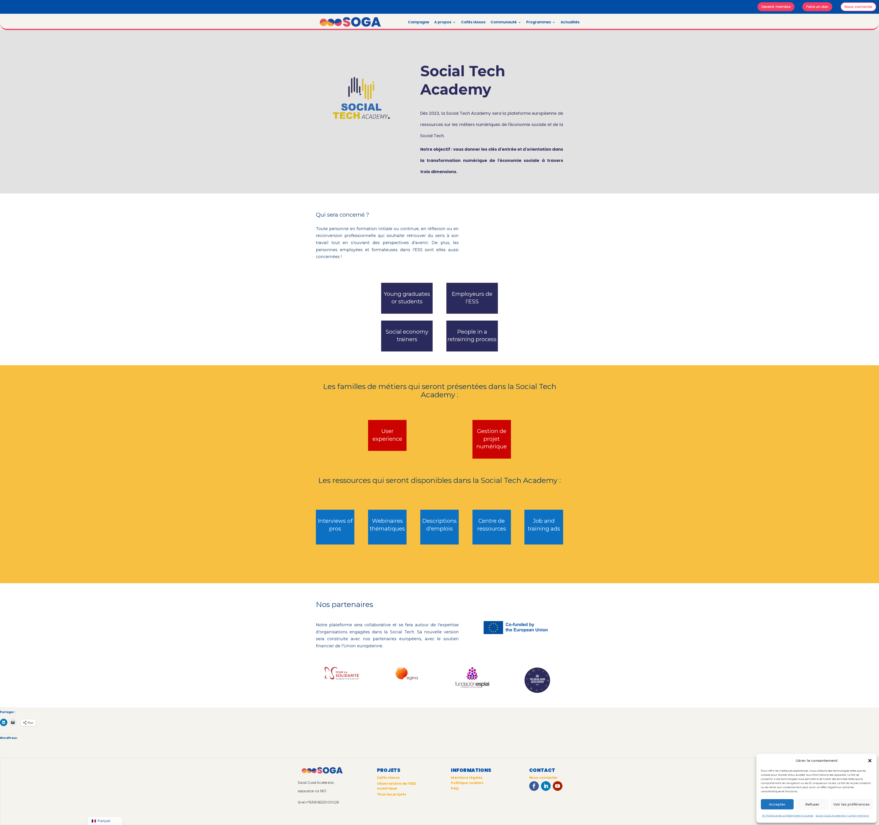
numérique (387, 788)
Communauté (504, 22)
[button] (870, 760)
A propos (442, 22)
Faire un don (817, 6)
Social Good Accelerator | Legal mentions (842, 815)
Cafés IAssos (473, 22)
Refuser (812, 804)
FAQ (454, 789)
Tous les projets (391, 794)
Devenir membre (776, 6)
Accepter (777, 804)
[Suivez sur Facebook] (534, 786)
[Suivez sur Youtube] (557, 786)
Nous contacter (858, 6)
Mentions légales (467, 778)
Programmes (538, 22)
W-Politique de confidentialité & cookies (787, 815)
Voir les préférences (851, 804)
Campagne (418, 22)
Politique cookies (467, 783)
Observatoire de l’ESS (396, 783)
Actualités (570, 22)
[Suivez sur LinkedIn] (546, 786)
